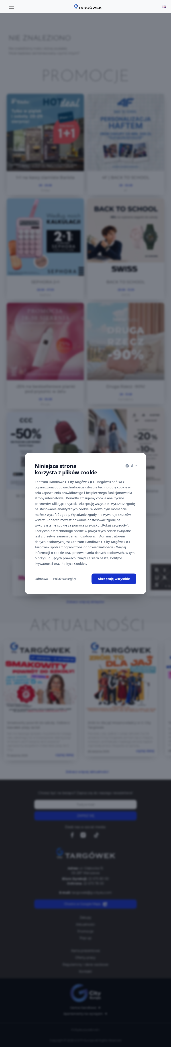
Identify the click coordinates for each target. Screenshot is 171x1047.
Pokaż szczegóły (64, 579)
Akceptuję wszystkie (114, 579)
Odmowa (41, 579)
